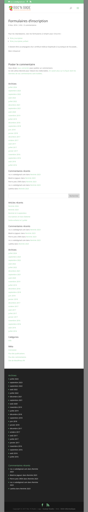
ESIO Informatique (68, 509)
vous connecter (23, 68)
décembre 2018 (14, 123)
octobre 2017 (13, 140)
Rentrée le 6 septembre (17, 213)
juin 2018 (11, 130)
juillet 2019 (12, 119)
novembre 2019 (14, 115)
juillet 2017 (12, 147)
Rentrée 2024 (13, 206)
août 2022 (12, 98)
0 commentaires (30, 25)
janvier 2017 (13, 151)
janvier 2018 (13, 133)
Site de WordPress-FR (16, 360)
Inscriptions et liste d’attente (19, 217)
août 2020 (12, 112)
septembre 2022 (14, 94)
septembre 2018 (14, 126)
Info (20, 25)
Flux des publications (16, 353)
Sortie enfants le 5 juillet (17, 220)
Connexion (12, 350)
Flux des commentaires (17, 357)
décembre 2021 (14, 105)
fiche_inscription (16, 38)
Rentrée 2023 (35, 174)
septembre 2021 (14, 108)
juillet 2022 (12, 101)
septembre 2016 (14, 158)
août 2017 (12, 144)
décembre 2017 (14, 137)
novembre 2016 (14, 154)
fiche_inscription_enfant (19, 41)
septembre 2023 (14, 91)
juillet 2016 (12, 165)
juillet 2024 (12, 87)
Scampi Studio (48, 509)
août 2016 (12, 161)
